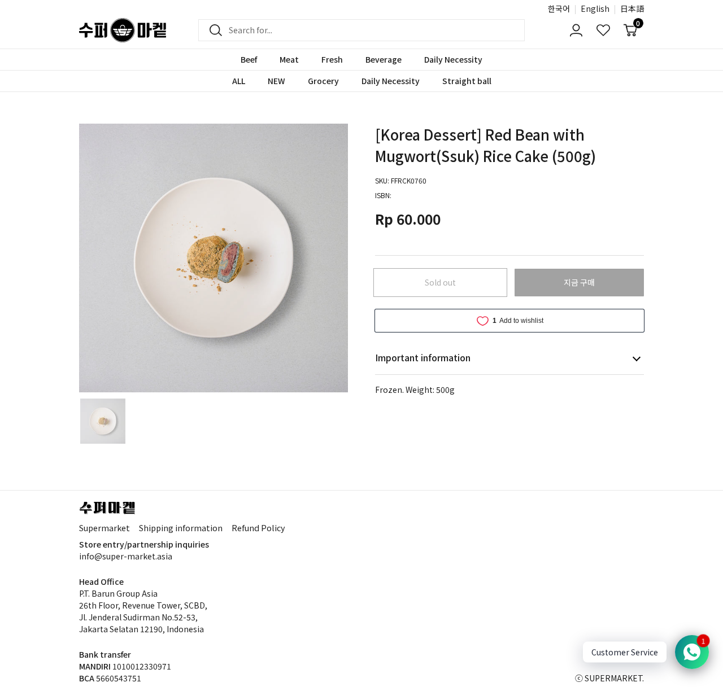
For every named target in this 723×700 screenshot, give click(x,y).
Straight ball (466, 80)
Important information (423, 357)
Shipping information (181, 527)
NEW (276, 80)
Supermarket (104, 527)
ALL (238, 80)
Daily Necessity (453, 59)
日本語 (632, 8)
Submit (212, 30)
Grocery (323, 80)
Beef (249, 59)
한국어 (559, 8)
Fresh (332, 59)
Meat (289, 59)
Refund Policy (258, 527)
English (595, 8)
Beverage (383, 59)
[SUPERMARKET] (122, 30)
